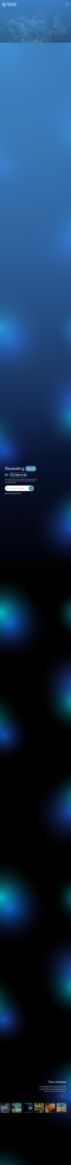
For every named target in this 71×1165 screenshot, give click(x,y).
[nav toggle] (67, 5)
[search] (31, 488)
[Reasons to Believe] (9, 5)
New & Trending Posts (13, 493)
